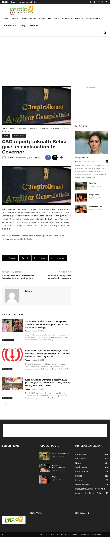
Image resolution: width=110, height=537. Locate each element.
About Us (55, 534)
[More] (61, 157)
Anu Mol (92, 183)
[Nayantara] (91, 142)
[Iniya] (44, 479)
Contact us (65, 534)
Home (4, 128)
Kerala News (21, 128)
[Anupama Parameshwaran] (44, 468)
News (11, 128)
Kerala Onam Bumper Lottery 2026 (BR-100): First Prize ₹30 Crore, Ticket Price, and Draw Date (47, 382)
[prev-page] (4, 404)
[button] (104, 32)
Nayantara (81, 157)
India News (96, 534)
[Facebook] (90, 2)
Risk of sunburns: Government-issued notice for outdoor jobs (18, 277)
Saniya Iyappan (95, 206)
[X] (98, 2)
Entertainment (8, 340)
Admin (11, 157)
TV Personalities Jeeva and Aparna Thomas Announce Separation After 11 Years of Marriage (47, 324)
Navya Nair (94, 195)
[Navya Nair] (81, 197)
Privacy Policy (43, 534)
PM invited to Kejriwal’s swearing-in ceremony (59, 277)
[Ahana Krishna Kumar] (44, 456)
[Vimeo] (102, 2)
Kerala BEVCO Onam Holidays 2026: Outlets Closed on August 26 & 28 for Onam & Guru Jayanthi (47, 353)
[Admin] (4, 158)
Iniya (54, 477)
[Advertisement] (74, 10)
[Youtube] (106, 2)
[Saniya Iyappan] (81, 209)
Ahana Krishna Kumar (61, 454)
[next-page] (8, 404)
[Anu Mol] (81, 186)
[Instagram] (94, 2)
